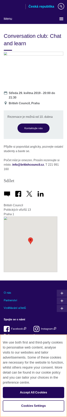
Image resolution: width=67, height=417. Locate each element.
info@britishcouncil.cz (28, 164)
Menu (8, 19)
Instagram (47, 328)
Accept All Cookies (33, 392)
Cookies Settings (33, 405)
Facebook (17, 328)
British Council (13, 7)
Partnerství (10, 300)
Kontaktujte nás (33, 128)
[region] (33, 375)
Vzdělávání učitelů (15, 307)
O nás (7, 292)
